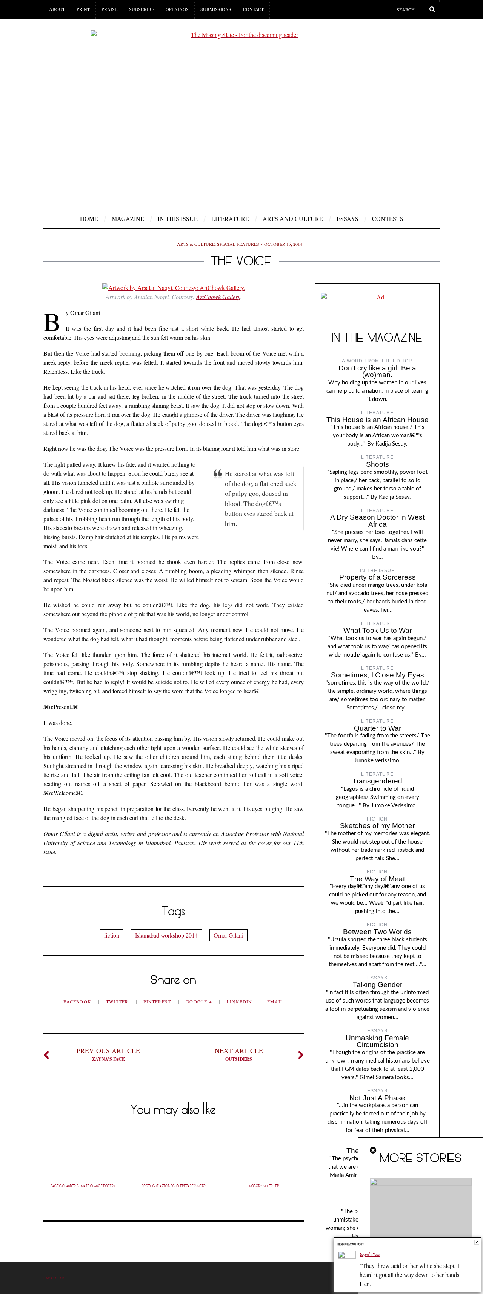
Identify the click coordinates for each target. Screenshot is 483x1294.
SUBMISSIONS (215, 9)
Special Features (238, 244)
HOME (89, 218)
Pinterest (158, 1001)
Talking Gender (377, 985)
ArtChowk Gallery (218, 297)
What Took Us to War (377, 630)
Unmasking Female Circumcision (377, 1041)
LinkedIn (240, 1001)
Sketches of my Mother (377, 826)
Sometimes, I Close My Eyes (377, 675)
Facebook (78, 1001)
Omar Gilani (228, 935)
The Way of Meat (377, 879)
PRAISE (109, 9)
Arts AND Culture (293, 218)
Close (476, 1242)
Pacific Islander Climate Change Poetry (83, 1186)
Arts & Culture (196, 244)
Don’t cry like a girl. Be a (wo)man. (377, 371)
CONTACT (253, 9)
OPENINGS (177, 9)
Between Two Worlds (377, 932)
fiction (111, 935)
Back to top (53, 1278)
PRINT (83, 9)
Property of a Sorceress (377, 577)
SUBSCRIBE (141, 9)
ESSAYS (347, 218)
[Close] (373, 1150)
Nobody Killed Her (264, 1186)
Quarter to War (377, 728)
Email (275, 1001)
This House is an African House (377, 420)
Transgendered (377, 781)
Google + (200, 1001)
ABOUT (57, 9)
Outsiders (239, 1054)
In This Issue (178, 218)
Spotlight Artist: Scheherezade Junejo (174, 1186)
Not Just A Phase (377, 1098)
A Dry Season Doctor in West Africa (377, 520)
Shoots (377, 464)
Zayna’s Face (108, 1054)
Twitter (118, 1001)
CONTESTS (387, 218)
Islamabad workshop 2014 (166, 935)
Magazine (128, 218)
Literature (230, 218)
